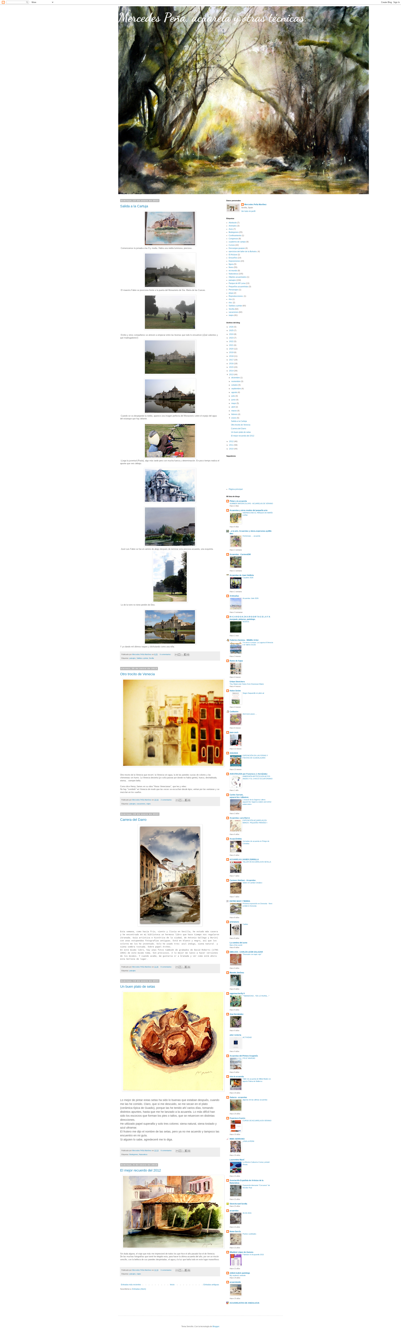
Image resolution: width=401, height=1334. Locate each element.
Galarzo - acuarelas (238, 1097)
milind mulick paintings (240, 1273)
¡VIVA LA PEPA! (248, 1141)
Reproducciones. (236, 296)
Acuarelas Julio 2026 (250, 598)
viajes (148, 804)
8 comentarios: (166, 967)
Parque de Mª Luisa (237, 283)
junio (233, 400)
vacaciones (141, 804)
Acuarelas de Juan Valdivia (242, 575)
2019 (231, 352)
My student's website (238, 1275)
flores (231, 267)
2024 (231, 334)
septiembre (236, 389)
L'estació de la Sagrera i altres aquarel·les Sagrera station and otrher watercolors (257, 802)
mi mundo (233, 271)
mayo (234, 403)
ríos (230, 299)
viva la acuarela (237, 1076)
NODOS (246, 622)
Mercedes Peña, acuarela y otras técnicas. (212, 17)
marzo (234, 411)
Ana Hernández (236, 1014)
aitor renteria (235, 1035)
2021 (231, 345)
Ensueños (233, 258)
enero (234, 418)
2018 (231, 356)
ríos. (230, 302)
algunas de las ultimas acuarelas (255, 1100)
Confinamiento (235, 235)
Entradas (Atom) (139, 1289)
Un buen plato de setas (137, 986)
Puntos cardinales (249, 1234)
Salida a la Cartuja (134, 206)
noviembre (236, 381)
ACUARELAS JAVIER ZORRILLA (244, 859)
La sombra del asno (238, 943)
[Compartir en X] (182, 654)
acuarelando (235, 1282)
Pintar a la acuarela (238, 501)
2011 (231, 445)
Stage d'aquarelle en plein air (253, 693)
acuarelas (234, 1211)
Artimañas (234, 596)
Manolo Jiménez (237, 973)
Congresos (233, 239)
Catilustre (234, 711)
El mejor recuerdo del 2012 (140, 1170)
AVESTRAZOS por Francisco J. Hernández (248, 774)
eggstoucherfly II (237, 993)
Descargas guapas (237, 248)
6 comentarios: (166, 654)
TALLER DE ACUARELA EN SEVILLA (257, 862)
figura (231, 264)
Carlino (245, 924)
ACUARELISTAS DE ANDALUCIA (244, 1303)
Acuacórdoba (236, 839)
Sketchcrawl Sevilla (238, 1204)
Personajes (233, 290)
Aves (231, 229)
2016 (231, 363)
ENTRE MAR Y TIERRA (240, 901)
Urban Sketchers (237, 682)
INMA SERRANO (237, 1139)
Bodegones (133, 1154)
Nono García (235, 1231)
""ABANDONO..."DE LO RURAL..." (256, 996)
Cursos (232, 245)
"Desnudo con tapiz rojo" (252, 954)
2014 (231, 371)
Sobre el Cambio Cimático (252, 883)
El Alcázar (233, 255)
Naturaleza (143, 1154)
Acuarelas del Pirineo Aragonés (244, 1056)
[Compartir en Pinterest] (188, 654)
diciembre (235, 378)
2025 (231, 330)
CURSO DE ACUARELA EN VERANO (257, 1121)
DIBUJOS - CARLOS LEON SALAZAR (246, 952)
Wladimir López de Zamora (241, 1252)
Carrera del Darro (133, 820)
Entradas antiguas (211, 1285)
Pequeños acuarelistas (238, 287)
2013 (231, 374)
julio (233, 396)
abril (233, 407)
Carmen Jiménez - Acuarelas (243, 880)
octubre (234, 385)
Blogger (216, 1326)
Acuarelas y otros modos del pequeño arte (249, 510)
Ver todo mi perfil (248, 211)
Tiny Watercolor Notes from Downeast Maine (247, 684)
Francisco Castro (237, 1118)
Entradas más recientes (131, 1285)
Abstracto (233, 223)
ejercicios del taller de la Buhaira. (243, 251)
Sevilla (151, 658)
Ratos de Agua (236, 661)
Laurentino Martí (237, 1160)
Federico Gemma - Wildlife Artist (244, 640)
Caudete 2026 (248, 578)
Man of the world (236, 945)
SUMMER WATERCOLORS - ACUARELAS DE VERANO (251, 503)
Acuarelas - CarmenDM (240, 554)
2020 (231, 349)
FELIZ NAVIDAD (249, 1058)
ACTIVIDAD (247, 1037)
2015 (231, 367)
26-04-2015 (247, 1213)
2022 (231, 341)
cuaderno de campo (237, 242)
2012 (231, 441)
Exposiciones (234, 261)
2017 (231, 360)
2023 (231, 338)
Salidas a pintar (142, 658)
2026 (231, 327)
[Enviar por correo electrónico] (176, 654)
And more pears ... (250, 714)
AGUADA (234, 753)
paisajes (132, 658)
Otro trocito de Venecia (137, 674)
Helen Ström (235, 691)
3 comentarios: (166, 1270)
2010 (231, 449)
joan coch (234, 732)
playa (231, 293)
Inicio (172, 1285)
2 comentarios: (166, 800)
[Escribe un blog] (179, 654)
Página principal (236, 489)
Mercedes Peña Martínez (255, 204)
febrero (234, 414)
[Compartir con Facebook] (185, 654)
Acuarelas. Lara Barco (240, 818)
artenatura (234, 922)
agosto (234, 392)
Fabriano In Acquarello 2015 (253, 1254)
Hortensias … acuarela (251, 536)
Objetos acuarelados (237, 277)
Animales (233, 226)
